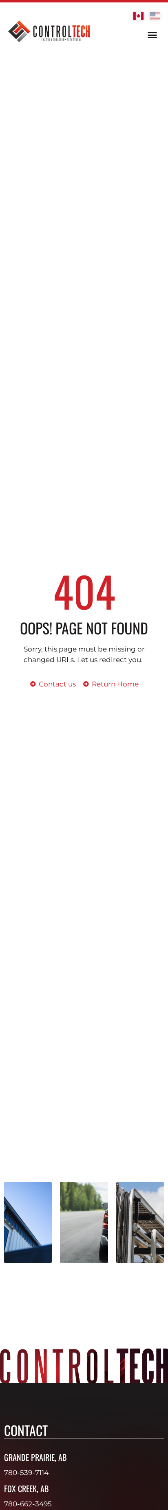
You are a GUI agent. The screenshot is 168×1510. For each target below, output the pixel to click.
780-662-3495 (28, 1504)
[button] (152, 35)
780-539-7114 (26, 1473)
